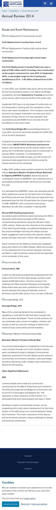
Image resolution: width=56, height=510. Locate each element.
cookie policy (29, 498)
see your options (39, 504)
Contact (28, 456)
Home (4, 11)
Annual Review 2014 (30, 11)
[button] (45, 3)
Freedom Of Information (28, 462)
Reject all (25, 504)
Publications (14, 11)
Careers (28, 468)
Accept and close (11, 504)
